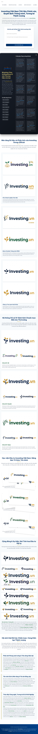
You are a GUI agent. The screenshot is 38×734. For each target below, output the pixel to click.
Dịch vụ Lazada (5, 119)
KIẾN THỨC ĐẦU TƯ (27, 4)
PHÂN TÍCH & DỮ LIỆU (12, 4)
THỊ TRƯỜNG (4, 4)
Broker (11, 716)
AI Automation (13, 705)
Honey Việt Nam (14, 681)
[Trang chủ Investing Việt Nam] (2, 2)
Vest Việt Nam (8, 667)
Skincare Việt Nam (16, 662)
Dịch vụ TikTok (5, 104)
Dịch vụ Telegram (5, 114)
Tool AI (11, 731)
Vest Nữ (21, 666)
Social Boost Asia (8, 81)
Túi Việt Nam (13, 665)
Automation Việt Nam (9, 702)
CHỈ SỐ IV (20, 4)
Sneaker (6, 669)
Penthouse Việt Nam (27, 685)
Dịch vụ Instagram (6, 102)
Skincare (26, 660)
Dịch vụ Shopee (5, 117)
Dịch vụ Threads (5, 112)
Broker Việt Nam (23, 716)
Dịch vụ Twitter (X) (6, 107)
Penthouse (7, 685)
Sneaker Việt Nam (29, 669)
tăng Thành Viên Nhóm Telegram (19, 114)
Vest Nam (17, 666)
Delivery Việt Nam (27, 698)
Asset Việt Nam (32, 18)
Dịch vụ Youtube (5, 109)
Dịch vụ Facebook (6, 99)
